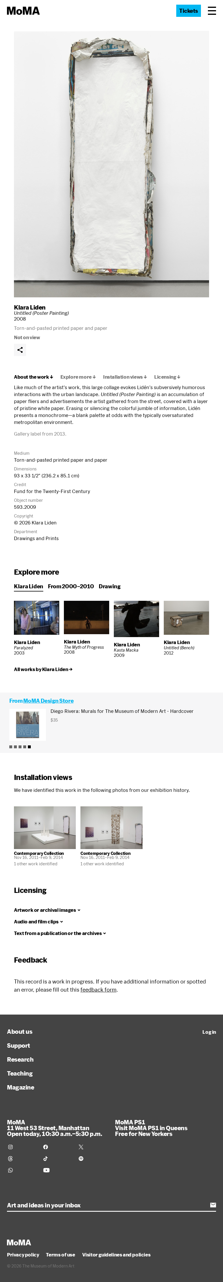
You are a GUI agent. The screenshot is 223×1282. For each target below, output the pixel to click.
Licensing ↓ (167, 377)
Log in (209, 1032)
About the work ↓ (33, 377)
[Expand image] (111, 164)
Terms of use (60, 1254)
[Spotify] (93, 1158)
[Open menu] (212, 11)
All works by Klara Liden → (43, 669)
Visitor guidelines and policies (116, 1254)
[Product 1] (10, 746)
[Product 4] (24, 746)
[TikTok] (57, 1158)
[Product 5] (29, 746)
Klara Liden (30, 307)
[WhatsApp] (22, 1170)
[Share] (20, 350)
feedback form (98, 989)
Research (20, 1059)
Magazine (20, 1087)
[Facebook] (57, 1146)
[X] (93, 1146)
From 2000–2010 (71, 586)
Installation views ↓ (125, 377)
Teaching (20, 1073)
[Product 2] (15, 746)
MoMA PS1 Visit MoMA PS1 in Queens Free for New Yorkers (151, 1128)
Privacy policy (23, 1254)
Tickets (188, 11)
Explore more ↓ (78, 377)
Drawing (110, 586)
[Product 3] (20, 746)
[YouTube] (57, 1170)
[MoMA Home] (23, 11)
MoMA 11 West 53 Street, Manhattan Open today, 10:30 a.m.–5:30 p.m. (54, 1128)
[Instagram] (22, 1146)
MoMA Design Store (48, 700)
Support (18, 1045)
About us (19, 1031)
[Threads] (22, 1158)
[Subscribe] (213, 1205)
